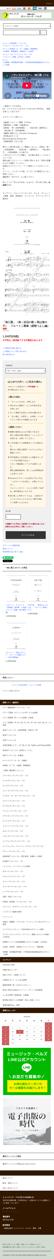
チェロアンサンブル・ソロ (13, 786)
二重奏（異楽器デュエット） (14, 770)
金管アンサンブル (9, 735)
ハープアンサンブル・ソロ (13, 892)
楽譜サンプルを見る (12, 106)
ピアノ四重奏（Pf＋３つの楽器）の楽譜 (18, 718)
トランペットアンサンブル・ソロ (15, 826)
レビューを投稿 (35, 685)
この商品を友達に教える (12, 348)
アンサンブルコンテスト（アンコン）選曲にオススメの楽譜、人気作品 (26, 936)
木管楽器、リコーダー (18, 43)
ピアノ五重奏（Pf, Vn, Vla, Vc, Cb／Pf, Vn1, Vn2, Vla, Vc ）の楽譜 (27, 724)
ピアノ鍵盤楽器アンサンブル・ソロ (16, 707)
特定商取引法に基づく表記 (13, 552)
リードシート (8, 917)
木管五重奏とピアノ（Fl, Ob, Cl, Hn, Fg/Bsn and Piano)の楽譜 (26, 745)
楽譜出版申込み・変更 (11, 1005)
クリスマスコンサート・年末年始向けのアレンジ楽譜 (23, 929)
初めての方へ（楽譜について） (14, 975)
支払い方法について (9, 1244)
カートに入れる (27, 535)
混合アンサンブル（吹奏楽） (14, 755)
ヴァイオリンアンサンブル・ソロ (15, 775)
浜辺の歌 (33, 128)
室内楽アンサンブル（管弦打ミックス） (18, 750)
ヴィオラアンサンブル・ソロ (14, 781)
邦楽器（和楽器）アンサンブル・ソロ (17, 902)
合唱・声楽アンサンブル (12, 897)
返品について (8, 549)
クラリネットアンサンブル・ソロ (15, 816)
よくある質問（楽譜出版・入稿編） (16, 995)
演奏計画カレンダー (10, 970)
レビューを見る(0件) (19, 685)
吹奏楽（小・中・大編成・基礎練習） (24, 49)
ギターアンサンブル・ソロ (13, 871)
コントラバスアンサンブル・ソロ (15, 791)
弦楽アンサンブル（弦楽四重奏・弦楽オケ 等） (21, 730)
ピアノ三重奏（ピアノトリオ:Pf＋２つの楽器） (21, 713)
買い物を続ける (9, 354)
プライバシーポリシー (28, 1247)
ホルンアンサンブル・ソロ (13, 831)
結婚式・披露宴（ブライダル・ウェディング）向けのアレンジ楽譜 (26, 923)
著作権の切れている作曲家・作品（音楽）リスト (21, 1000)
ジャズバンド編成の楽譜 (12, 912)
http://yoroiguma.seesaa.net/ (14, 139)
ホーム (5, 43)
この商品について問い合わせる (14, 351)
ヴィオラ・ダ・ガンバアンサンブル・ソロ (19, 796)
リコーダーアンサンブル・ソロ (14, 887)
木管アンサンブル (9, 740)
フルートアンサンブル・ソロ (21, 54)
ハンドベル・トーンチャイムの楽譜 (16, 866)
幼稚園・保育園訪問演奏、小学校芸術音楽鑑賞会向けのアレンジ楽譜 (26, 953)
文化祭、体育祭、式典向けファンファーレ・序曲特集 (23, 947)
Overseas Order (9, 965)
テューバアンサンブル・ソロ (14, 851)
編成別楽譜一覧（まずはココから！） (17, 985)
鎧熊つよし (14, 133)
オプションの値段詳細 (11, 545)
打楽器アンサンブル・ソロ (13, 861)
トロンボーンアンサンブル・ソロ (15, 836)
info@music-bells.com (11, 1211)
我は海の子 (9, 130)
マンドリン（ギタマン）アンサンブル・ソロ (20, 907)
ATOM (43, 1247)
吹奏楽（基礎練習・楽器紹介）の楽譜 (18, 51)
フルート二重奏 (16, 122)
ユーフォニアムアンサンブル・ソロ (16, 841)
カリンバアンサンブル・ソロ (14, 881)
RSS (38, 1247)
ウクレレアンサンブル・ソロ (14, 876)
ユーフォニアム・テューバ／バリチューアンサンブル (23, 846)
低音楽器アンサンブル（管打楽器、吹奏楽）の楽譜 (22, 856)
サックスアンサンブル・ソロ (14, 821)
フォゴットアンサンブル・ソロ (14, 811)
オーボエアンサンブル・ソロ (14, 806)
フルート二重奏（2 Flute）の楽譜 (17, 57)
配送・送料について (23, 1244)
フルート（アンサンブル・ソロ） (17, 46)
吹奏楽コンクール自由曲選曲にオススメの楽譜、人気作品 (25, 942)
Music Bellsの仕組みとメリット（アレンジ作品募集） (23, 990)
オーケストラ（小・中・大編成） (15, 760)
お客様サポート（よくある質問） (15, 980)
